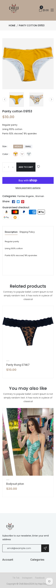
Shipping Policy (27, 232)
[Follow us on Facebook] (13, 202)
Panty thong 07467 (17, 364)
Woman (39, 196)
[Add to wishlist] (38, 167)
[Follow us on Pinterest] (22, 202)
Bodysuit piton (15, 483)
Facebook (40, 578)
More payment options (28, 187)
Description (11, 232)
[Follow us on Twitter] (18, 202)
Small (28, 146)
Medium (18, 146)
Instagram (27, 578)
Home (12, 25)
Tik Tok (15, 578)
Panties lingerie (25, 196)
